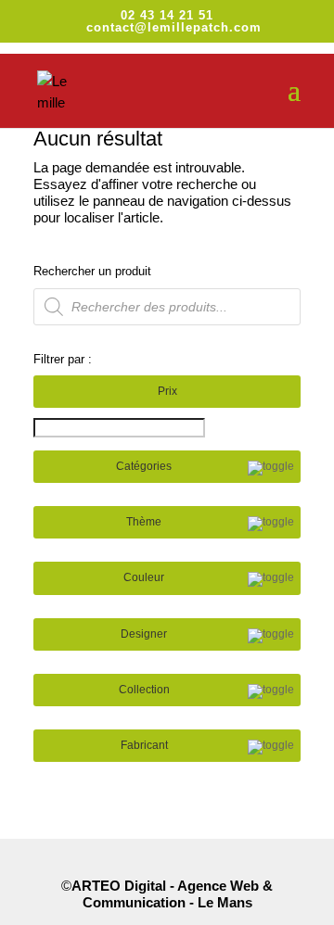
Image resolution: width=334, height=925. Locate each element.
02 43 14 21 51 (167, 15)
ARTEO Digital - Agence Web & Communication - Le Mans (172, 894)
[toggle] (271, 468)
